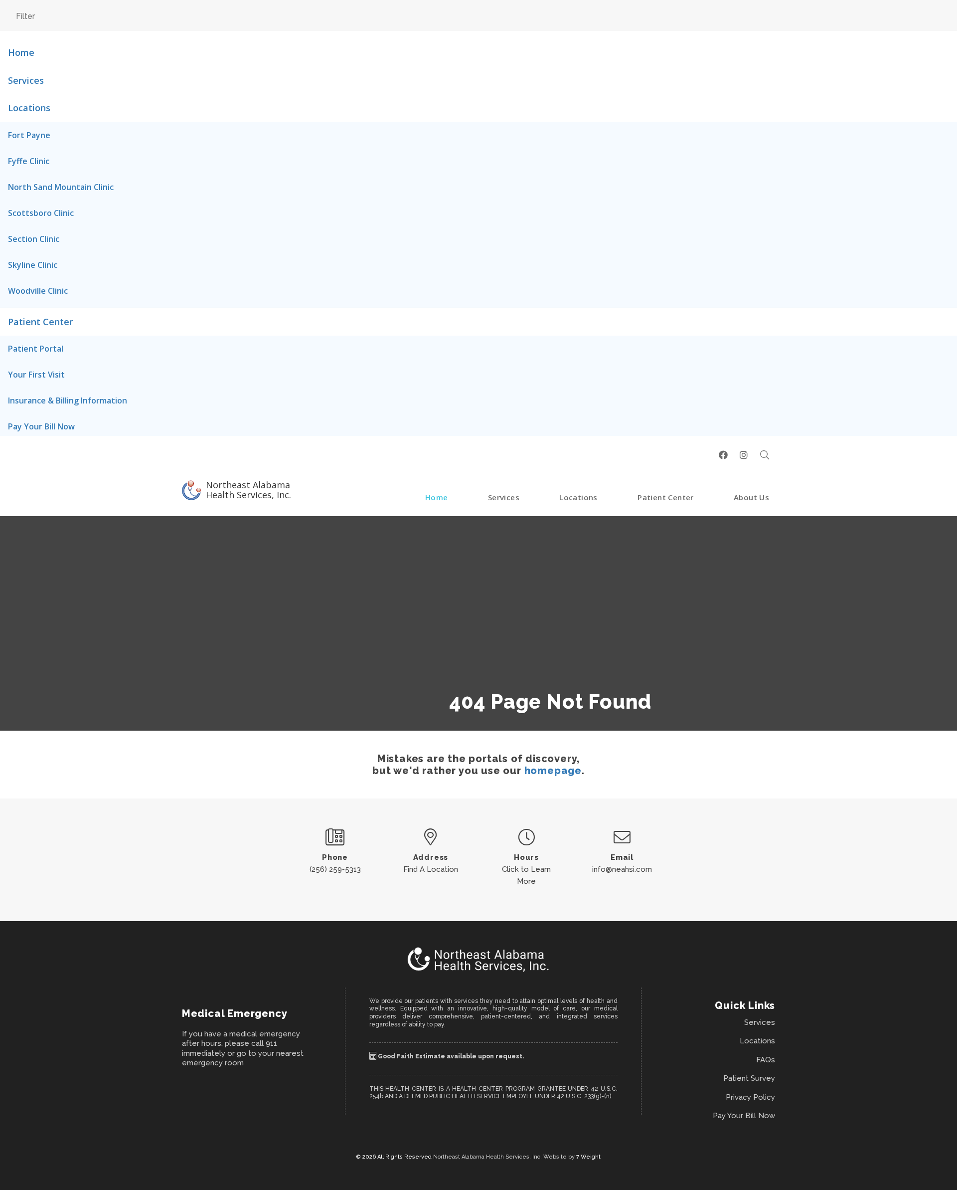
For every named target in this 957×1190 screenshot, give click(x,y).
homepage (553, 771)
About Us (751, 497)
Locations (29, 108)
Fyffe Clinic (28, 161)
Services (26, 80)
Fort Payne (29, 135)
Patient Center (40, 322)
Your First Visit (36, 374)
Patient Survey (749, 1078)
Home (21, 52)
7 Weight (588, 1157)
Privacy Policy (750, 1097)
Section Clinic (33, 238)
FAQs (765, 1059)
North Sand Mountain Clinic (61, 187)
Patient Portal (35, 348)
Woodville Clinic (38, 290)
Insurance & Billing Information (67, 400)
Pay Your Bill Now (41, 426)
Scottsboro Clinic (41, 212)
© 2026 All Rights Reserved (394, 1157)
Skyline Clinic (32, 264)
